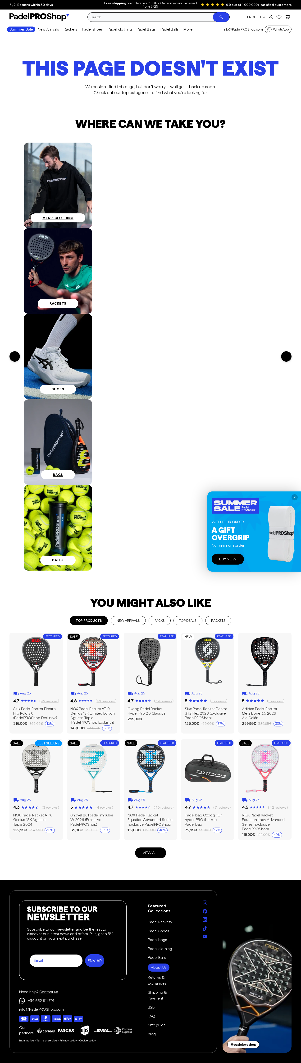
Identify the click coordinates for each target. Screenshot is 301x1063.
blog (152, 1034)
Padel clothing (160, 949)
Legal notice (26, 1040)
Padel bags (157, 940)
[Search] (221, 17)
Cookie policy (87, 1040)
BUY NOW (227, 559)
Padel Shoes (158, 931)
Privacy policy (68, 1040)
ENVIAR (94, 961)
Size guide (157, 1025)
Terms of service (46, 1040)
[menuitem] (188, 29)
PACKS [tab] (160, 620)
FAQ (151, 1016)
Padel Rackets (160, 922)
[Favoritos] (279, 17)
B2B (151, 1007)
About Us (159, 967)
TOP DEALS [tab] (187, 620)
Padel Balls (157, 957)
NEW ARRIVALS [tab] (128, 620)
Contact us (48, 992)
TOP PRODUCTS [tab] (89, 620)
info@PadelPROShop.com (243, 29)
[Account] (270, 17)
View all (151, 853)
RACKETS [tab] (218, 620)
